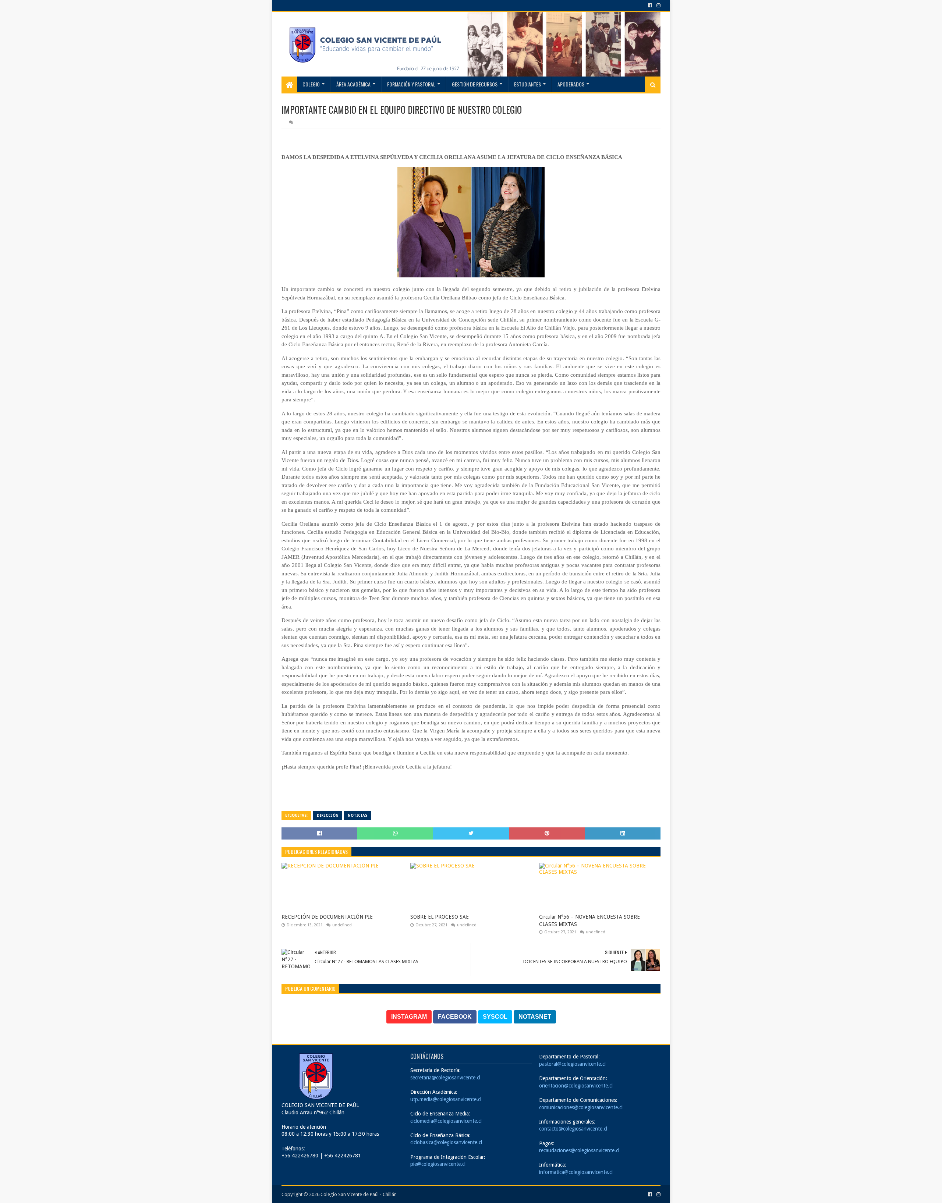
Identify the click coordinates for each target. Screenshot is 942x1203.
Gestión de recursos (474, 84)
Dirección (328, 815)
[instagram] (658, 5)
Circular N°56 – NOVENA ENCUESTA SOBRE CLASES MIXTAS (589, 920)
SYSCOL (495, 1017)
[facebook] (650, 5)
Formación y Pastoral (411, 84)
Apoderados (570, 84)
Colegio (311, 84)
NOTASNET (534, 1017)
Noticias (357, 815)
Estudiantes (527, 84)
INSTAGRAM (409, 1017)
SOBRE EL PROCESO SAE (439, 917)
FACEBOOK (455, 1017)
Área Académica (353, 84)
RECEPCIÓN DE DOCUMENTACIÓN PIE (327, 917)
